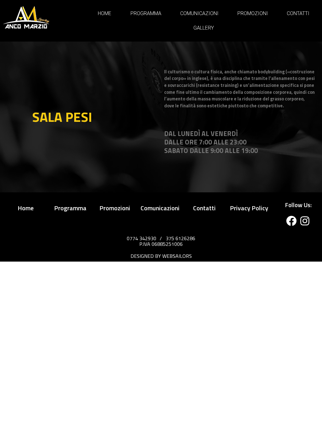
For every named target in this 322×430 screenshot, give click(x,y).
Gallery (203, 28)
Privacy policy (249, 208)
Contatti (298, 13)
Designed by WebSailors (161, 256)
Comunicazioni (199, 13)
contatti (204, 208)
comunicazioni (160, 208)
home (26, 208)
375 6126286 (180, 238)
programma (70, 208)
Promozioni (252, 13)
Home (104, 13)
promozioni (114, 208)
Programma (145, 13)
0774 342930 (141, 238)
